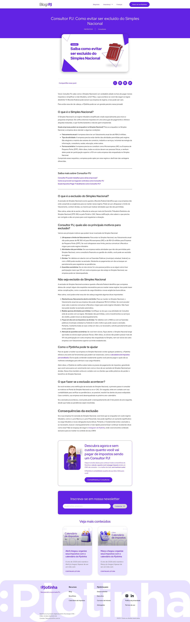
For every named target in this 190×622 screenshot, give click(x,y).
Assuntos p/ (107, 4)
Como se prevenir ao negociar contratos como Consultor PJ (81, 181)
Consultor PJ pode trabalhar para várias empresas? (78, 178)
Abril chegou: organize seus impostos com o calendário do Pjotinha (76, 554)
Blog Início (96, 4)
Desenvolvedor (102, 592)
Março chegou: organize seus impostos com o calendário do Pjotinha (112, 554)
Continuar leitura (73, 571)
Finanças (119, 4)
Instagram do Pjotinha (97, 428)
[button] (115, 83)
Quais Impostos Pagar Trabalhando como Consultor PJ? (79, 184)
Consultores (102, 29)
